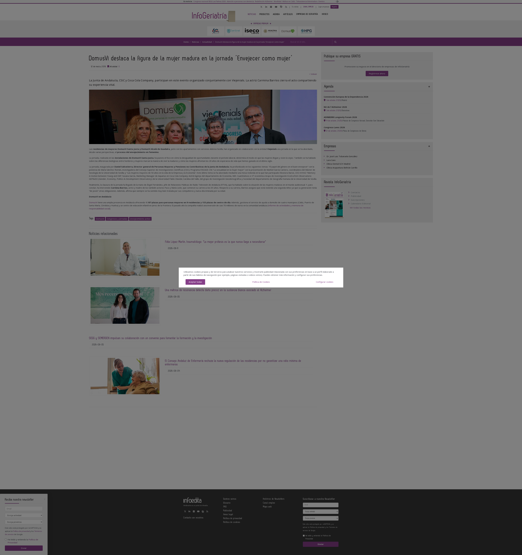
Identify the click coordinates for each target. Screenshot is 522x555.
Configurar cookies (324, 281)
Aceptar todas (195, 281)
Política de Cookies (261, 281)
